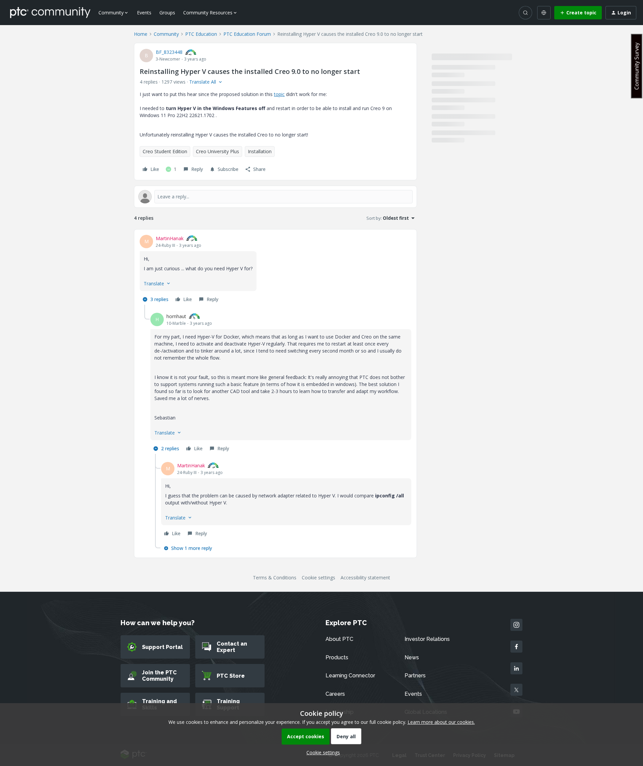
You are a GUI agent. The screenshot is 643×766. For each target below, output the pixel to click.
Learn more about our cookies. (441, 722)
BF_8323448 (169, 52)
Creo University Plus (217, 151)
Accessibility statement (365, 577)
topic (279, 94)
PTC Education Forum (247, 34)
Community (166, 34)
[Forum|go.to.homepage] (50, 12)
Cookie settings (318, 577)
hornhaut (176, 316)
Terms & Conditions (274, 577)
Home (140, 34)
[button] (578, 12)
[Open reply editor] (275, 196)
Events (144, 12)
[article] (275, 270)
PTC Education (201, 34)
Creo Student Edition (165, 151)
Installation (260, 151)
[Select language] (544, 12)
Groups (167, 12)
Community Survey (636, 66)
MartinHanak (170, 238)
